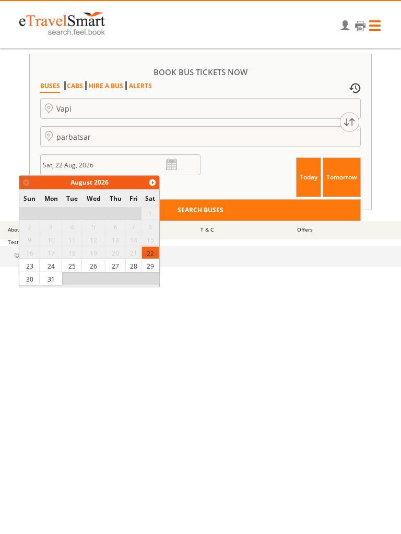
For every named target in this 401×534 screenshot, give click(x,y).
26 (93, 266)
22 (150, 253)
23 (29, 266)
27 (115, 266)
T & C (207, 229)
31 (51, 279)
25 (72, 266)
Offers (305, 229)
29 (150, 266)
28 (133, 266)
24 (51, 266)
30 (29, 279)
